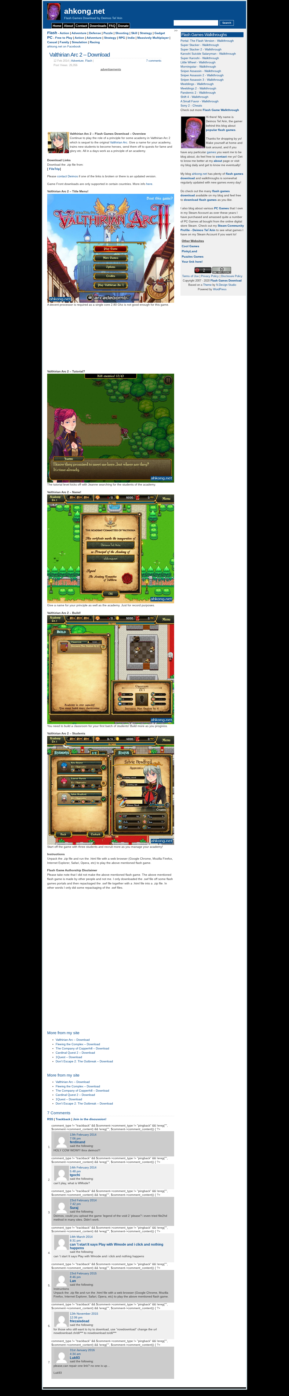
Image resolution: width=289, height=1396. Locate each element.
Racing (95, 42)
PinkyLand (189, 251)
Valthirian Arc (118, 142)
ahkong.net (84, 11)
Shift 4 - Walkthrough (194, 97)
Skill (134, 33)
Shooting (122, 33)
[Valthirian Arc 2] (58, 152)
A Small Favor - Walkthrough (199, 101)
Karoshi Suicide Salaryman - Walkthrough (208, 53)
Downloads (98, 26)
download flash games (200, 199)
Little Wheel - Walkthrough (198, 62)
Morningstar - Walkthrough (198, 66)
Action (64, 33)
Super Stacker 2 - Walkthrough (201, 49)
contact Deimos (67, 176)
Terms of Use (190, 276)
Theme (207, 284)
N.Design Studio (226, 284)
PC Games (221, 208)
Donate (123, 26)
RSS (50, 1119)
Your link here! (192, 261)
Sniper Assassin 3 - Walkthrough (202, 79)
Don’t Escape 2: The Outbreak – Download (84, 1061)
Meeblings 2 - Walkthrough (198, 88)
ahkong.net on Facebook (64, 46)
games (211, 152)
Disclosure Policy (231, 276)
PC (49, 37)
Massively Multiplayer (153, 37)
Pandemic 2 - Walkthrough (198, 92)
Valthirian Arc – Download (73, 1039)
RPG (122, 37)
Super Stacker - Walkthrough (199, 45)
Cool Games (190, 246)
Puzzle (108, 33)
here (149, 184)
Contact (81, 26)
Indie (131, 37)
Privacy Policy (210, 276)
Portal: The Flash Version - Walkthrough (207, 40)
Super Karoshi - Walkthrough (199, 58)
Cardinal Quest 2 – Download (75, 1052)
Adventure (79, 33)
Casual (52, 42)
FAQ (112, 26)
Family (64, 42)
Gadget (159, 33)
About (68, 26)
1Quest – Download (69, 1057)
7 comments (153, 60)
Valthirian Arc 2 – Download (79, 55)
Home (57, 26)
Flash (52, 33)
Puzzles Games (193, 256)
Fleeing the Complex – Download (78, 1044)
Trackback (63, 1119)
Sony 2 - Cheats (191, 105)
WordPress (220, 289)
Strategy (146, 33)
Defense (95, 33)
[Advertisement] (110, 101)
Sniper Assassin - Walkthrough (200, 71)
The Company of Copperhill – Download (82, 1048)
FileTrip (54, 169)
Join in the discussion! (89, 1119)
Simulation (79, 42)
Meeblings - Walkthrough (197, 84)
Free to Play (63, 37)
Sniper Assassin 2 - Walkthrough (202, 75)
